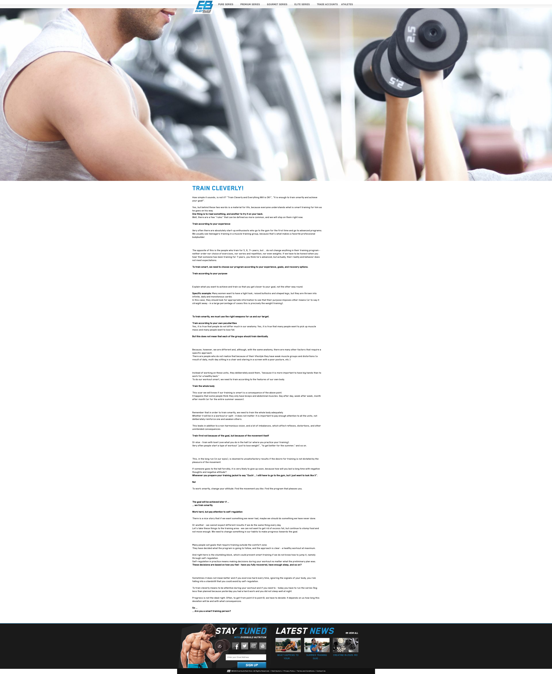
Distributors (277, 671)
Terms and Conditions (306, 671)
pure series (225, 4)
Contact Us (321, 671)
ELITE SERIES (302, 4)
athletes (347, 4)
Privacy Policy (289, 671)
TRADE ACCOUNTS (327, 4)
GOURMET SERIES (277, 4)
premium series (250, 4)
